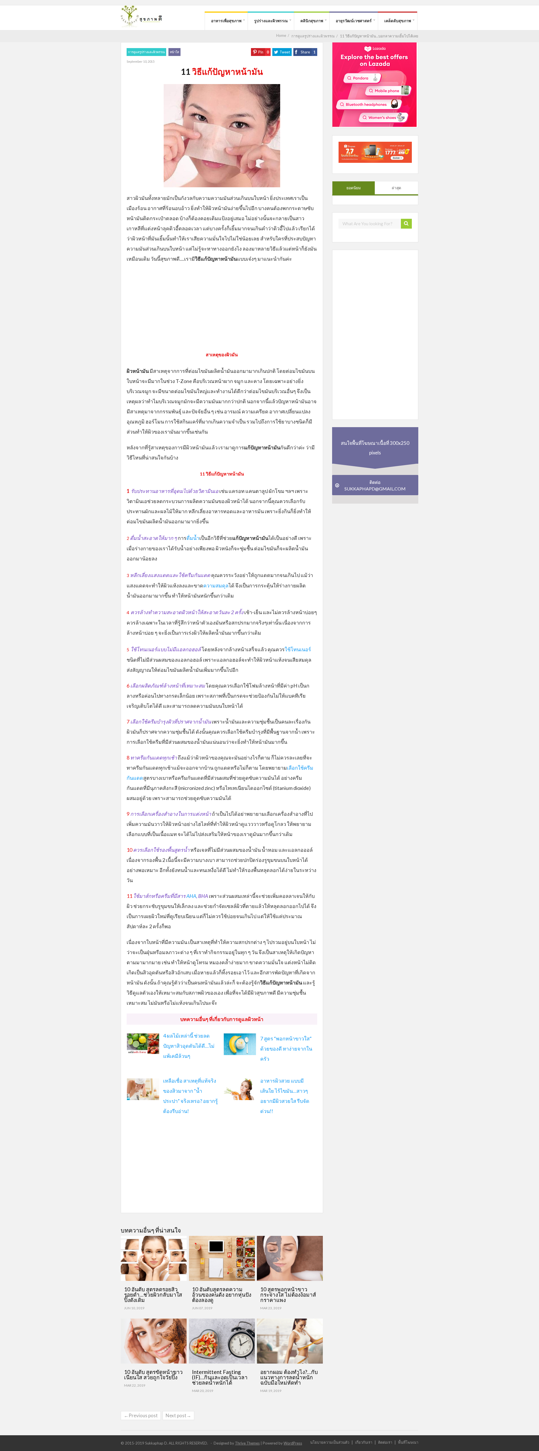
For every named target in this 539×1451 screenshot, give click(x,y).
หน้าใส (174, 52)
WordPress (293, 1443)
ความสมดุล (216, 585)
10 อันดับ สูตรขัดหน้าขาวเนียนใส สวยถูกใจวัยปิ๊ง (153, 1374)
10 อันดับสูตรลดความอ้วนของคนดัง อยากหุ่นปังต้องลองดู (221, 1294)
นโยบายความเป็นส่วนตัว (329, 1442)
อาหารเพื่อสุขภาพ (226, 20)
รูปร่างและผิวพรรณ (271, 20)
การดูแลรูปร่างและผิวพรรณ (146, 52)
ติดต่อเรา (385, 1442)
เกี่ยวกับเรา (363, 1442)
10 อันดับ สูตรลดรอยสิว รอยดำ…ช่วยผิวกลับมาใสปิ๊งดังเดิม (153, 1294)
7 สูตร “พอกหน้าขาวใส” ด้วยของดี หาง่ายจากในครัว (286, 1048)
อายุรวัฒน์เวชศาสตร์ (354, 20)
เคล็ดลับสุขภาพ (397, 20)
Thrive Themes (247, 1443)
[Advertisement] (222, 308)
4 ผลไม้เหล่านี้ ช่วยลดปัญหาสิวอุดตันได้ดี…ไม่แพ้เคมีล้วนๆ (188, 1046)
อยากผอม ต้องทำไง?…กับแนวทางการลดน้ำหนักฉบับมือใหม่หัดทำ (289, 1377)
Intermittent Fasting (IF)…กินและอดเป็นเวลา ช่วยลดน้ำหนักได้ (220, 1377)
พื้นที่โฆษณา (408, 1442)
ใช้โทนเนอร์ (298, 649)
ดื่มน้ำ (192, 538)
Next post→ (178, 1415)
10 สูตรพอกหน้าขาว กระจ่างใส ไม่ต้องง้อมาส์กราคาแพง (288, 1294)
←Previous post (141, 1415)
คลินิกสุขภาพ (311, 20)
